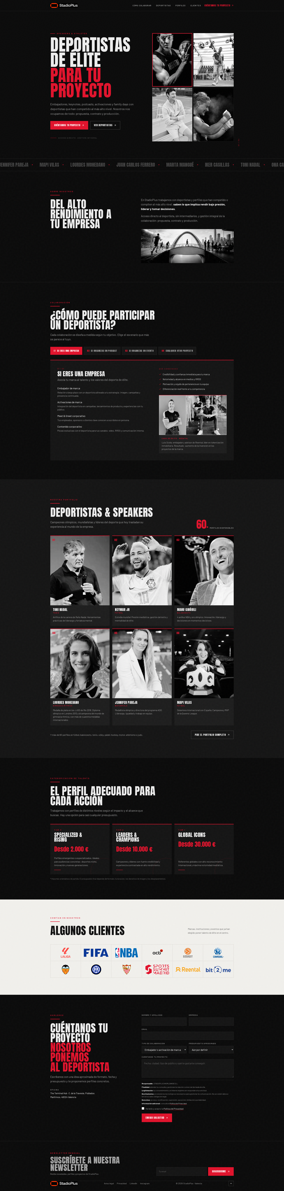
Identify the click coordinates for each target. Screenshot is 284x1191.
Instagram (145, 1183)
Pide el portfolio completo (210, 735)
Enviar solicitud (155, 1117)
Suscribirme (219, 1171)
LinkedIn (133, 1183)
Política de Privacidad (178, 1103)
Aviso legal (109, 1183)
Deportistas (163, 5)
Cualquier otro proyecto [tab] (177, 350)
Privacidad (122, 1183)
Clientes (195, 5)
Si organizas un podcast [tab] (102, 350)
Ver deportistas (103, 125)
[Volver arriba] (231, 1183)
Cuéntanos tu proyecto (217, 5)
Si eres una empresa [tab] (66, 350)
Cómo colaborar (142, 5)
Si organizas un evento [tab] (139, 350)
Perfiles (180, 5)
